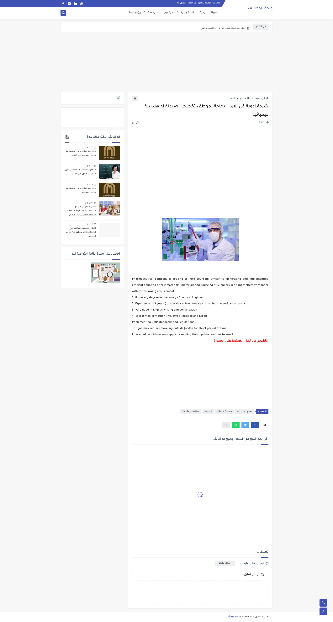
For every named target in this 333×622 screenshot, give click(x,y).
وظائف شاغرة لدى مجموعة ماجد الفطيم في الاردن (81, 153)
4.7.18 (90, 166)
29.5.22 (89, 203)
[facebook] (63, 3)
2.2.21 (90, 184)
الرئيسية (260, 98)
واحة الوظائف (260, 9)
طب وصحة (154, 12)
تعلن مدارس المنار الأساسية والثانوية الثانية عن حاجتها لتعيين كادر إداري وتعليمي (80, 211)
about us (192, 3)
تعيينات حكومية (209, 12)
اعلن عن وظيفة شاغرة (209, 3)
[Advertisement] (166, 62)
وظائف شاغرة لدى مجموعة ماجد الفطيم (81, 190)
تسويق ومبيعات (136, 12)
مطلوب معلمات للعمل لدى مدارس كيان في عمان (80, 172)
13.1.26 (89, 224)
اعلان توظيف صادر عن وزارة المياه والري (223, 27)
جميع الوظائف (238, 98)
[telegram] (69, 3)
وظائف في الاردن (190, 411)
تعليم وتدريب (170, 12)
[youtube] (81, 3)
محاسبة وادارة (189, 12)
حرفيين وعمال (224, 411)
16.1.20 (89, 147)
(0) (134, 123)
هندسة (208, 411)
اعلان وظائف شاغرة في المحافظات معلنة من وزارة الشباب (81, 232)
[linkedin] (75, 3)
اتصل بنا (181, 3)
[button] (255, 425)
